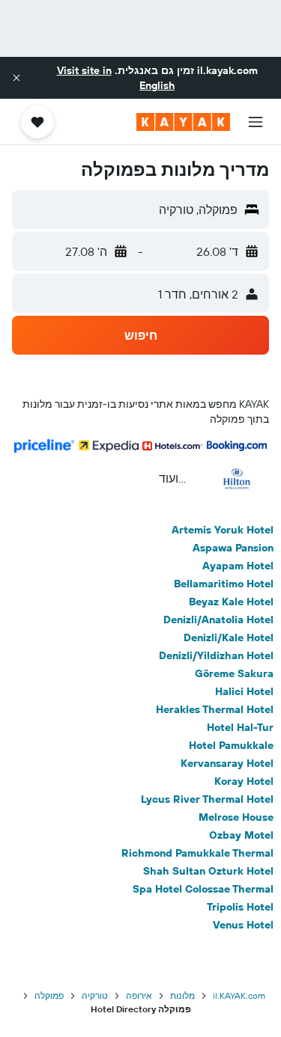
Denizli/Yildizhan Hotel (216, 655)
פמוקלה (49, 995)
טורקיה (95, 995)
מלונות (182, 995)
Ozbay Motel (241, 835)
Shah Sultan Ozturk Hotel (208, 871)
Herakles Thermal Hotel (215, 709)
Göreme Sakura (234, 673)
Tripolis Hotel (240, 907)
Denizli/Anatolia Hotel (218, 619)
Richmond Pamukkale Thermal (197, 853)
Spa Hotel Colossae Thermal (203, 889)
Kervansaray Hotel (227, 763)
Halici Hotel (244, 691)
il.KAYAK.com (239, 995)
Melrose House (236, 817)
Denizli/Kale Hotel (229, 637)
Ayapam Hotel (238, 565)
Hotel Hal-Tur (240, 727)
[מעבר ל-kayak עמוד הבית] (183, 122)
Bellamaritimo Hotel (224, 583)
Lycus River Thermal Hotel (207, 799)
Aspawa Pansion (233, 547)
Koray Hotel (244, 781)
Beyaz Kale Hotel (231, 601)
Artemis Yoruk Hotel (223, 529)
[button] (16, 77)
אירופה (139, 995)
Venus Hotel (243, 925)
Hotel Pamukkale (231, 745)
